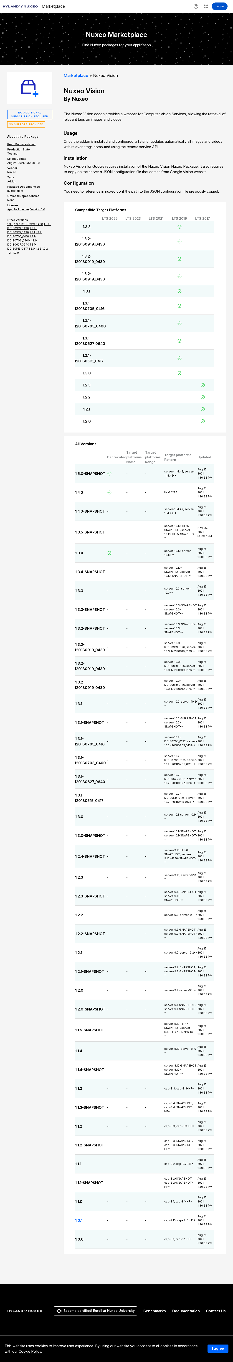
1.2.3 (87, 385)
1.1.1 (78, 1164)
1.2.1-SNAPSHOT (89, 971)
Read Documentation (21, 144)
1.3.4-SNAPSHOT (90, 572)
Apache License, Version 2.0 (26, 209)
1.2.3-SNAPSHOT (90, 896)
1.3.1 (86, 291)
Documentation (186, 1311)
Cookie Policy (30, 1351)
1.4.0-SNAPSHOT (90, 511)
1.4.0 (79, 492)
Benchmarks (154, 1311)
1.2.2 (87, 397)
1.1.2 (78, 1126)
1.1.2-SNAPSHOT (89, 1145)
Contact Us (216, 1311)
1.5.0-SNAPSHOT (90, 473)
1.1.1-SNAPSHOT (89, 1182)
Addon (11, 181)
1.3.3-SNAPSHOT (90, 609)
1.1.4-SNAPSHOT (89, 1069)
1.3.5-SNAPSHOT (90, 532)
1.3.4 (79, 553)
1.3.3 (87, 226)
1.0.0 (79, 1239)
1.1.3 (78, 1088)
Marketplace (76, 75)
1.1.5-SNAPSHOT (89, 1030)
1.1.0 (78, 1201)
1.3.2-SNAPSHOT (90, 628)
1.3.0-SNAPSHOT (90, 835)
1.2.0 (87, 421)
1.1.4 (78, 1051)
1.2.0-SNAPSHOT (90, 1009)
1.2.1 (86, 409)
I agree (218, 1348)
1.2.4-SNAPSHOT (90, 856)
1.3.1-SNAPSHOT (89, 722)
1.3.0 (87, 373)
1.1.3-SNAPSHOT (89, 1107)
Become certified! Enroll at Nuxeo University (99, 1311)
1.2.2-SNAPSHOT (90, 934)
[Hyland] (25, 1311)
